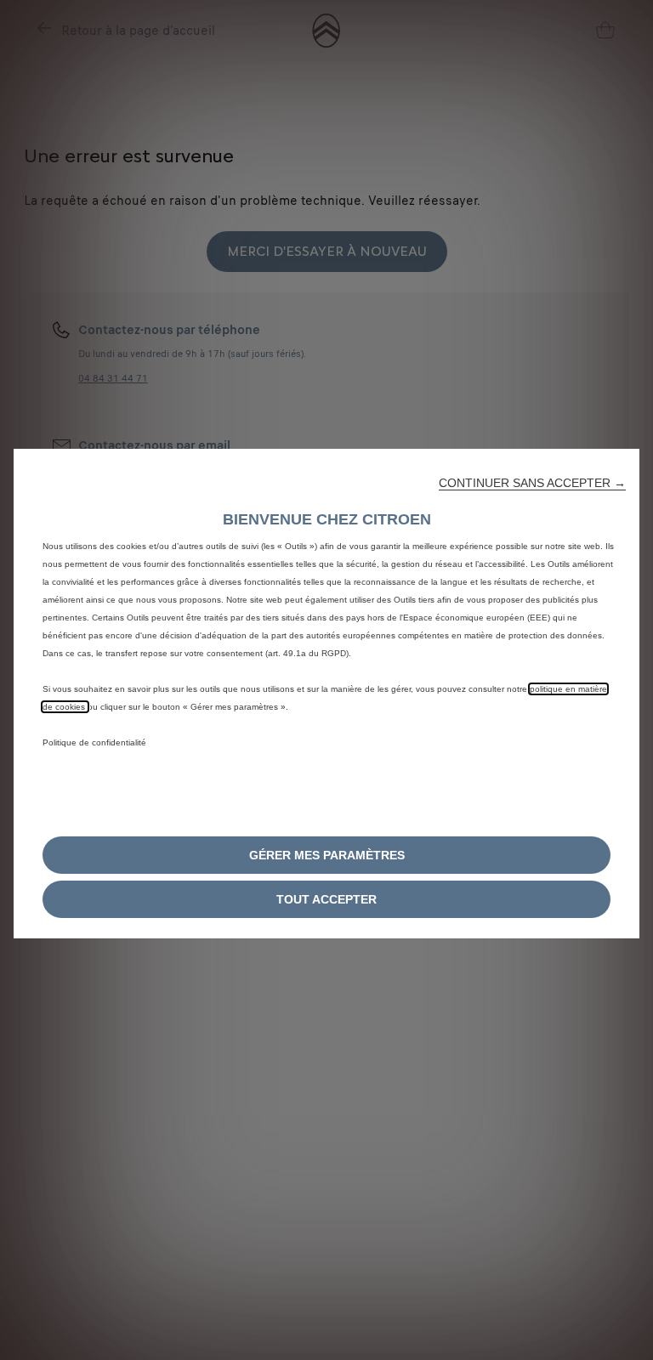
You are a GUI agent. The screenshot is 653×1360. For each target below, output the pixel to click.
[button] (532, 483)
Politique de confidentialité (94, 742)
